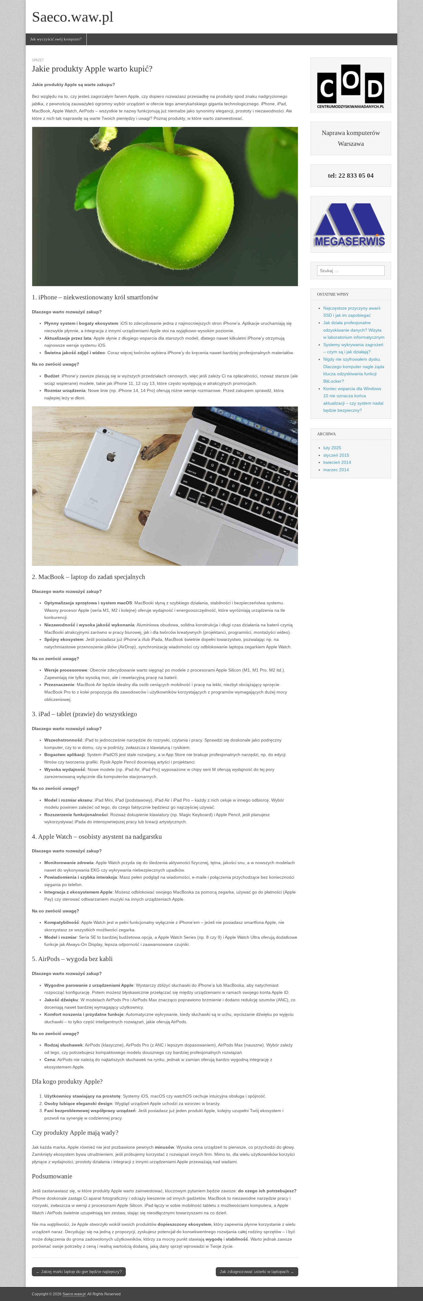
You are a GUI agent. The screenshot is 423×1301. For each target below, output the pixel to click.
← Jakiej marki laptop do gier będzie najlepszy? (79, 1271)
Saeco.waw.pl (72, 16)
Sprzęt (38, 60)
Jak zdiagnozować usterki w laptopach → (257, 1271)
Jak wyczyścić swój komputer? (56, 39)
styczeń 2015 (336, 455)
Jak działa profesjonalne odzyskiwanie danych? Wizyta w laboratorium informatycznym (354, 330)
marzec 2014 (336, 469)
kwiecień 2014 (337, 462)
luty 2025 (332, 447)
